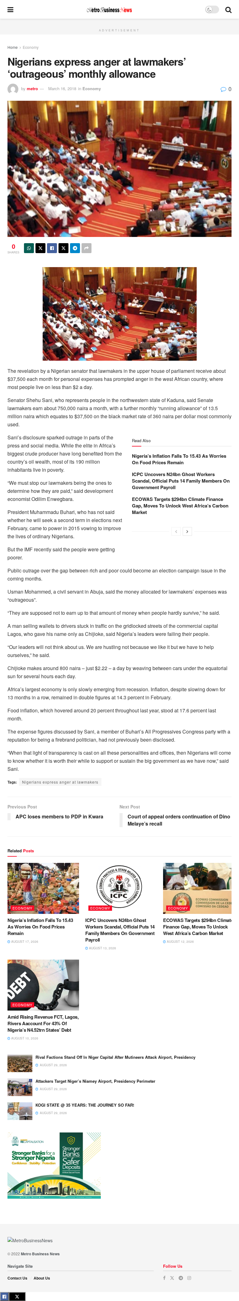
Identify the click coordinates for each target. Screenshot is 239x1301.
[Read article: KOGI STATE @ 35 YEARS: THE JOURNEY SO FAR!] (19, 1111)
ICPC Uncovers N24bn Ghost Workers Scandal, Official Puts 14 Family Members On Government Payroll (181, 481)
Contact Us (17, 1278)
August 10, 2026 (24, 1038)
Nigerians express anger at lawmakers (60, 782)
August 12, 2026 (180, 941)
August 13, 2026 (102, 948)
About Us (42, 1278)
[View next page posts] (187, 531)
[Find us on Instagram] (189, 1277)
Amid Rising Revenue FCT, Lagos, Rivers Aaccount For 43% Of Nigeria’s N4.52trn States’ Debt (43, 1023)
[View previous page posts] (176, 531)
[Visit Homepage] (109, 9)
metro (32, 88)
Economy (31, 47)
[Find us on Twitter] (172, 1277)
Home (12, 47)
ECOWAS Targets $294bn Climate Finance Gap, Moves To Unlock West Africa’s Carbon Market (180, 506)
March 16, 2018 (62, 88)
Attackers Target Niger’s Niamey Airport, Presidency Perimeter (95, 1081)
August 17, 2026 (24, 941)
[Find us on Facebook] (164, 1277)
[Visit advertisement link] (119, 22)
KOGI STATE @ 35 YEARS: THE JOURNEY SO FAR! (84, 1105)
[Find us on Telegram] (181, 1277)
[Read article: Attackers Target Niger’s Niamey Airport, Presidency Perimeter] (19, 1087)
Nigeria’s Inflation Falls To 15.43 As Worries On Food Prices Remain (179, 459)
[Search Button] (228, 9)
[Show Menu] (10, 9)
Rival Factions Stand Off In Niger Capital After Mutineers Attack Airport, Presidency (115, 1057)
